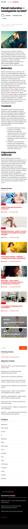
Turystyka (3, 467)
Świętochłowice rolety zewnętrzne (10, 357)
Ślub (2, 457)
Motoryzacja (4, 446)
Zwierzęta (3, 478)
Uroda (4, 18)
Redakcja (8, 15)
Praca (2, 449)
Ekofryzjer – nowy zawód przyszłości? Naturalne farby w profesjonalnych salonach (12, 282)
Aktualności (4, 424)
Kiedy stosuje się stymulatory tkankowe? (11, 208)
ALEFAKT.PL (4, 517)
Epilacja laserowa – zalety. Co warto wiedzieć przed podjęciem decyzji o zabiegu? (13, 232)
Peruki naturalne (15, 91)
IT (1, 435)
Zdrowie (3, 475)
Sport (2, 460)
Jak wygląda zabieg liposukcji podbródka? (11, 307)
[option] (14, 526)
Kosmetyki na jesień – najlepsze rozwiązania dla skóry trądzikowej (13, 257)
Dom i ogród (4, 428)
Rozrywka (3, 453)
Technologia (4, 464)
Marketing (4, 439)
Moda (2, 442)
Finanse (3, 431)
